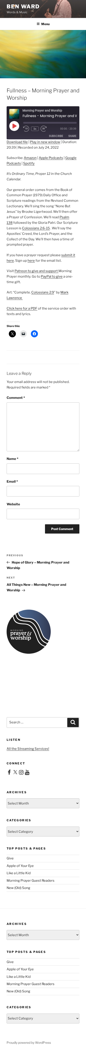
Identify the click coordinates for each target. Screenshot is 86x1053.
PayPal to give (52, 276)
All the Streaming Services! (28, 749)
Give (10, 858)
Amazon (30, 158)
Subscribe (56, 136)
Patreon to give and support (36, 271)
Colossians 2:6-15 (36, 228)
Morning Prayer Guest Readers (30, 881)
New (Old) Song (18, 888)
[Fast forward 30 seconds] (47, 129)
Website (13, 504)
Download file (17, 142)
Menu (45, 24)
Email (12, 482)
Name (12, 459)
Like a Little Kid (19, 873)
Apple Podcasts (51, 158)
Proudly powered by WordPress (29, 1042)
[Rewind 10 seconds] (26, 129)
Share (72, 136)
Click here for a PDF (22, 308)
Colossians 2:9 (42, 292)
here (31, 261)
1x (35, 128)
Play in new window (45, 142)
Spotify (29, 163)
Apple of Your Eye (20, 866)
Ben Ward (23, 6)
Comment (16, 398)
